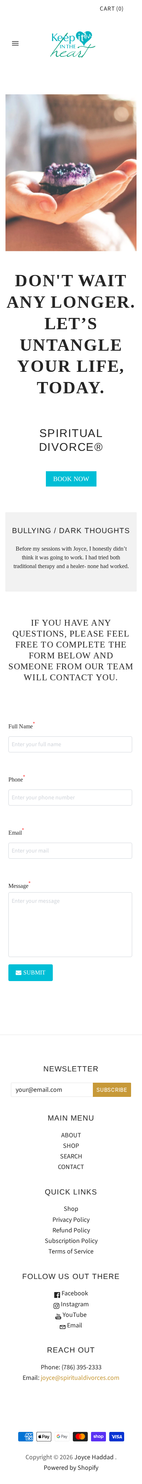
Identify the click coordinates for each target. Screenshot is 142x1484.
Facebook (74, 1293)
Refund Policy (71, 1230)
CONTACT (71, 1167)
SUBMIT (34, 972)
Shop (71, 1208)
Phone (16, 779)
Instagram (74, 1304)
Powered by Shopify (71, 1467)
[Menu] (15, 43)
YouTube (74, 1314)
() (112, 8)
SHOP (71, 1145)
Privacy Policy (71, 1219)
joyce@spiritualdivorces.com (80, 1377)
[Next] (114, 552)
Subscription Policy (71, 1240)
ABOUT (71, 1135)
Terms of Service (71, 1251)
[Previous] (27, 552)
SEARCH (71, 1156)
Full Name (21, 725)
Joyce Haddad (94, 1457)
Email (16, 832)
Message (19, 885)
